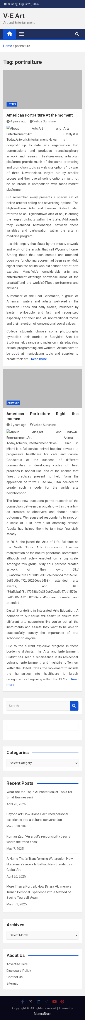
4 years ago (18, 121)
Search (74, 706)
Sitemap (12, 983)
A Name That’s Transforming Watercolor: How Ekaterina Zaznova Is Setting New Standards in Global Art (40, 864)
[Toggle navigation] (21, 34)
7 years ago (18, 425)
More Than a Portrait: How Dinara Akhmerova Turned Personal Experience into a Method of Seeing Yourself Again (39, 892)
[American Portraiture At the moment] (42, 89)
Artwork (13, 402)
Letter (12, 104)
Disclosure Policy (19, 971)
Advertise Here (17, 964)
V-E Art (14, 16)
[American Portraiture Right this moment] (42, 388)
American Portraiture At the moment (40, 115)
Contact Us (15, 977)
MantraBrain (42, 1014)
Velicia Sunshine (44, 121)
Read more (39, 359)
